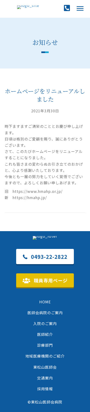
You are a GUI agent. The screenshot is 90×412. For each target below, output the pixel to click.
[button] (80, 8)
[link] (45, 301)
